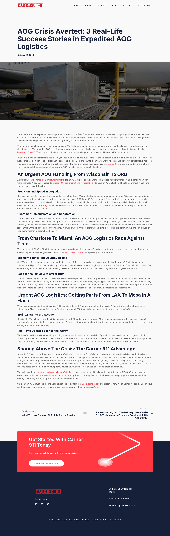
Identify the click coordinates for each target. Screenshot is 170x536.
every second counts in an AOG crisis (54, 372)
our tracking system (44, 205)
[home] (30, 5)
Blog (114, 5)
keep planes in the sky (74, 252)
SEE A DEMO (144, 5)
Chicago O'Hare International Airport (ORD (73, 183)
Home (76, 5)
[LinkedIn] (42, 504)
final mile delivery (138, 157)
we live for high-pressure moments (47, 180)
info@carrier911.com (125, 505)
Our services (105, 357)
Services (101, 5)
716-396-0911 (123, 498)
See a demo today (90, 384)
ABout (88, 5)
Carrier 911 (112, 164)
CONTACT (128, 5)
